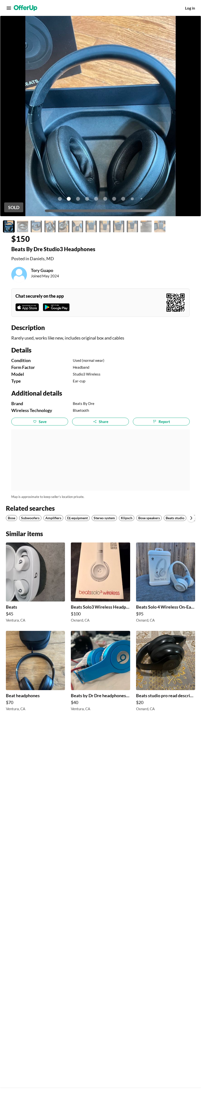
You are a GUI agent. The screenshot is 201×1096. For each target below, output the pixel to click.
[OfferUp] (25, 8)
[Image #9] (119, 226)
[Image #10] (132, 226)
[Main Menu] (9, 8)
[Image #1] (9, 226)
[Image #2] (22, 226)
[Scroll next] (191, 518)
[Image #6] (77, 226)
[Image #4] (50, 226)
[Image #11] (146, 226)
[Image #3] (36, 226)
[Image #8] (105, 226)
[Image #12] (160, 226)
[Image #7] (91, 226)
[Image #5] (64, 226)
